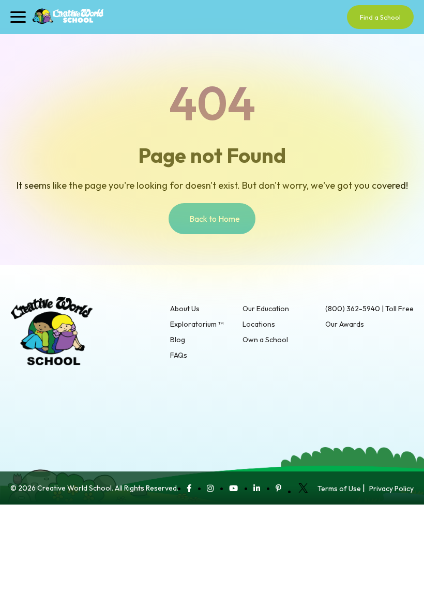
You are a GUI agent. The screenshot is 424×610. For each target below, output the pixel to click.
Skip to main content (36, 37)
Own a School (265, 339)
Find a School (380, 17)
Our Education (266, 308)
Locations (259, 324)
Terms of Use (339, 488)
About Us (185, 308)
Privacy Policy (391, 488)
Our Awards (344, 324)
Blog (177, 339)
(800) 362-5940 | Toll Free (369, 308)
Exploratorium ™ (196, 324)
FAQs (178, 355)
